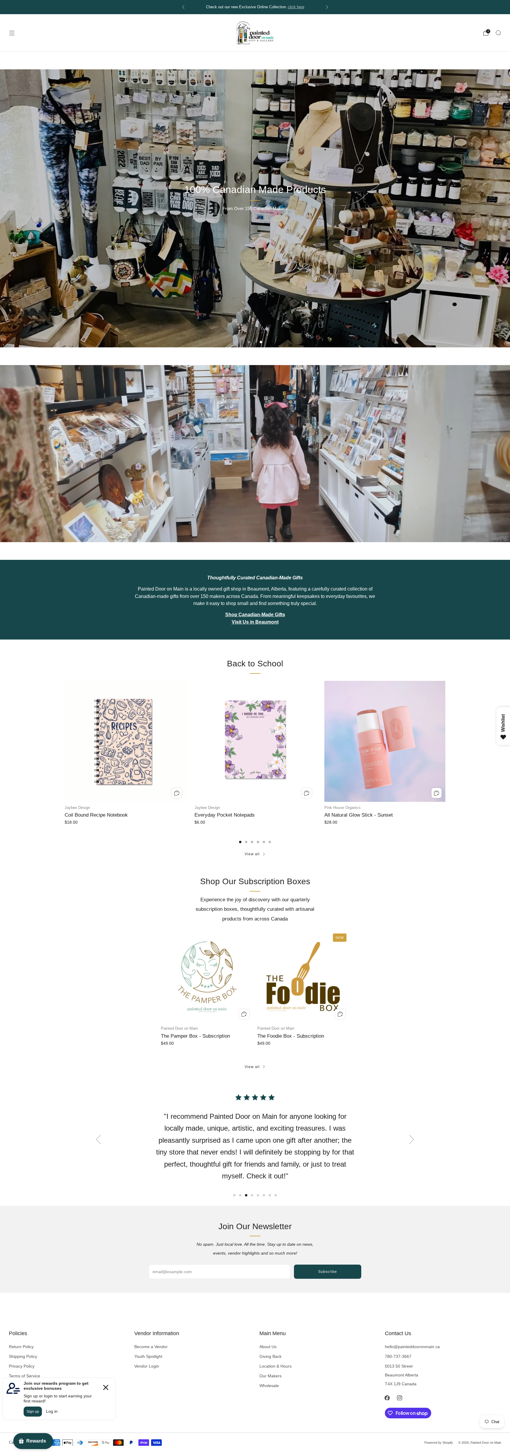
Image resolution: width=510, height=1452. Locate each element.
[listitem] (255, 7)
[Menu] (12, 33)
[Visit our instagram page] (399, 1398)
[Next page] (445, 742)
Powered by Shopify (438, 1442)
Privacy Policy (22, 1366)
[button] (249, 342)
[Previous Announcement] (183, 7)
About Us (268, 1346)
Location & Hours (275, 1366)
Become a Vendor (151, 1346)
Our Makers (270, 1375)
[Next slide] (412, 1139)
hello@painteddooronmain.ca (412, 1346)
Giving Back (270, 1356)
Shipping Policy (23, 1356)
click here (296, 7)
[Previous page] (65, 742)
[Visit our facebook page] (387, 1398)
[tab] (240, 842)
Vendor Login (146, 1366)
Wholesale (269, 1385)
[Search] (498, 33)
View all (252, 854)
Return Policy (21, 1346)
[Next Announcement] (327, 7)
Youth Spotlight (148, 1356)
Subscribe (327, 1272)
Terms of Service (24, 1375)
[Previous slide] (98, 1139)
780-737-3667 (398, 1356)
